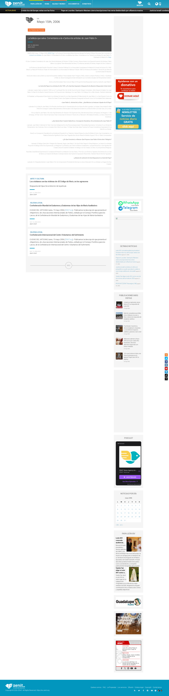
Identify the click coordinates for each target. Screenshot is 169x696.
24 (125, 517)
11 (128, 509)
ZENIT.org (51, 53)
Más (68, 265)
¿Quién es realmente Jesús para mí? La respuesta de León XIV (132, 304)
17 (125, 513)
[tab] (122, 642)
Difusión (130, 687)
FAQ (104, 687)
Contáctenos (157, 687)
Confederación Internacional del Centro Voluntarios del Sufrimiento (57, 235)
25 (128, 517)
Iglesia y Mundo (58, 4)
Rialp (109, 57)
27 (136, 517)
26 (132, 517)
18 (128, 513)
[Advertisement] (68, 282)
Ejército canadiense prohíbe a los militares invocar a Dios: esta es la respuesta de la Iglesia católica (132, 316)
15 (117, 513)
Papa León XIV (36, 4)
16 (121, 513)
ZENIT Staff (31, 47)
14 (139, 509)
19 (132, 513)
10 (125, 509)
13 (136, 509)
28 (139, 517)
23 (121, 517)
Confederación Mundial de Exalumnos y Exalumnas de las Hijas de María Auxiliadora (63, 205)
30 (121, 520)
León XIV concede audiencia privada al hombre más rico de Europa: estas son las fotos (128, 252)
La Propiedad (111, 687)
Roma (47, 4)
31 (125, 520)
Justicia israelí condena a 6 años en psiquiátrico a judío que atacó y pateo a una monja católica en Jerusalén (128, 269)
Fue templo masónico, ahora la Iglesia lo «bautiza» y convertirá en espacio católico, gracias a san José (132, 329)
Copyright (148, 687)
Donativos (86, 4)
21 (139, 513)
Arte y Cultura (37, 179)
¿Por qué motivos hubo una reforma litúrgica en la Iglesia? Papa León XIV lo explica (132, 356)
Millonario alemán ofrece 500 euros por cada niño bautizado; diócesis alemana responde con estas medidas (131, 342)
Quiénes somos (96, 687)
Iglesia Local (36, 203)
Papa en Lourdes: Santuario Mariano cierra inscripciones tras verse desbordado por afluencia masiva (68, 10)
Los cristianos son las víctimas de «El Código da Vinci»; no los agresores (59, 181)
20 (136, 513)
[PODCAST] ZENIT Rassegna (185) (126, 283)
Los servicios (122, 687)
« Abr (117, 525)
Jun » (121, 525)
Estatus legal (139, 687)
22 (117, 517)
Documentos (73, 4)
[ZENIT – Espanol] (17, 3)
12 (132, 509)
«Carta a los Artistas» (35, 55)
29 (117, 520)
